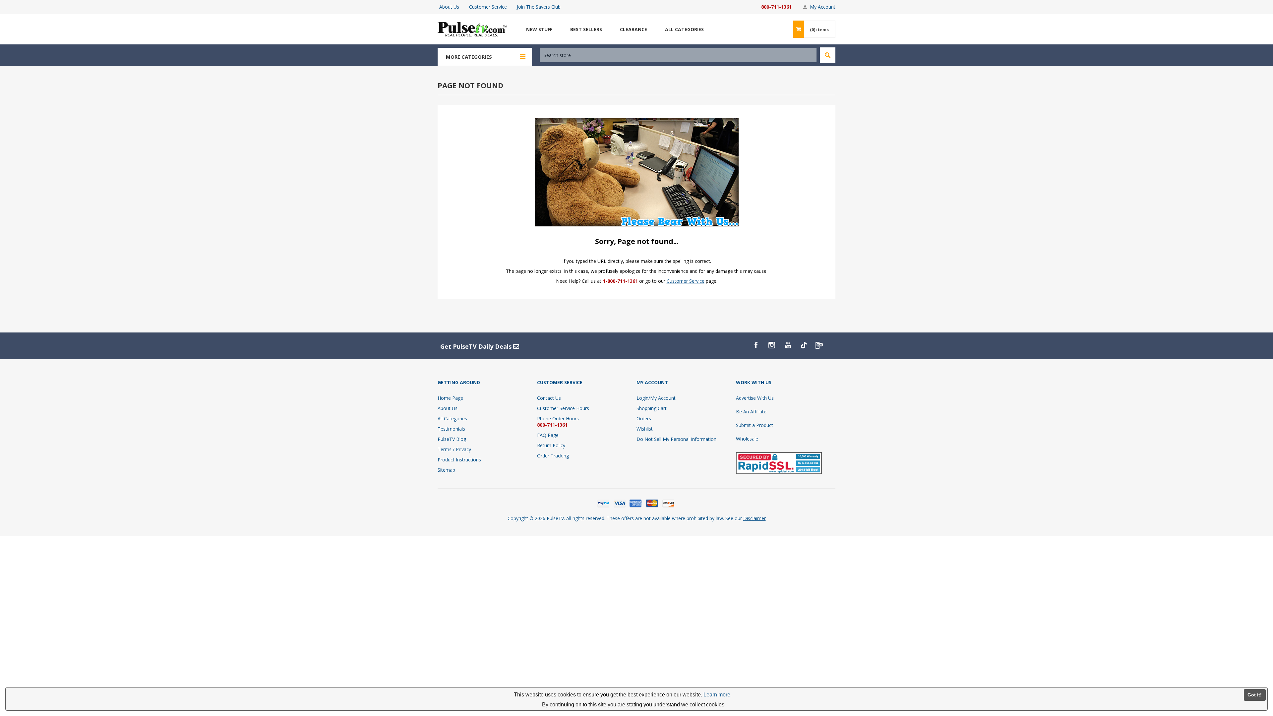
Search (827, 55)
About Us (449, 7)
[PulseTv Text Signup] (819, 345)
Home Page (450, 398)
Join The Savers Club (539, 7)
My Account (822, 7)
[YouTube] (787, 345)
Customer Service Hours (563, 408)
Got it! (1254, 694)
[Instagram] (771, 345)
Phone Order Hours (558, 418)
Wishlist (644, 429)
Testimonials (451, 429)
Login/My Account (656, 398)
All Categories (452, 418)
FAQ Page (548, 435)
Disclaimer (754, 518)
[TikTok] (803, 345)
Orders (643, 418)
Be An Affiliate (751, 411)
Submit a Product (754, 425)
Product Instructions (459, 459)
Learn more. (717, 694)
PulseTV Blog (452, 439)
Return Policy (551, 445)
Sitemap (446, 470)
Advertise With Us (755, 398)
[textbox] (678, 55)
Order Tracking (553, 455)
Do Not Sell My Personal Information (676, 439)
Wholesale (747, 439)
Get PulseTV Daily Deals (476, 346)
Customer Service (488, 7)
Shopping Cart (651, 408)
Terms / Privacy (454, 449)
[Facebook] (756, 345)
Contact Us (549, 398)
